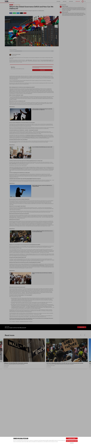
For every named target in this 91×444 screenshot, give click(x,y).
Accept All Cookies (71, 438)
